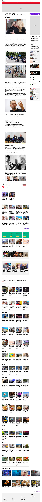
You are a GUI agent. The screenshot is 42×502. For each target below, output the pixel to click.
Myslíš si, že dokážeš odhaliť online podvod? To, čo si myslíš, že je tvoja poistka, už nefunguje (5, 424)
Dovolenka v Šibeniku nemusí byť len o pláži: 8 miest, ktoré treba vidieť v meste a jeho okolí (5, 333)
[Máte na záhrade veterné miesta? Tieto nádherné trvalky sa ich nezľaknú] (12, 459)
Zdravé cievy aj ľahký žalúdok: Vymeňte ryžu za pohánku (26, 411)
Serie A (9, 374)
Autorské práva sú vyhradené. (32, 496)
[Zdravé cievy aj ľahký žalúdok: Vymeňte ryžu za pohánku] (26, 407)
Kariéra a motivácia (6, 391)
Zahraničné (4, 299)
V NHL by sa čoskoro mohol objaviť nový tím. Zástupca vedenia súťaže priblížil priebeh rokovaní (26, 436)
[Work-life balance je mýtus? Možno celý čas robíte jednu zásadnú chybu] (26, 394)
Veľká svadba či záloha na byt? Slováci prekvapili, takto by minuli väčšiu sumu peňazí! (26, 359)
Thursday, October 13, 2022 (16, 122)
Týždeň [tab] (38, 36)
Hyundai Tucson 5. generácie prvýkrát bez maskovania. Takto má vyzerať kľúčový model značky (5, 385)
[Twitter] (32, 494)
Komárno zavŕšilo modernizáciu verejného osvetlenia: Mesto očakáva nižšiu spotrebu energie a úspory (26, 294)
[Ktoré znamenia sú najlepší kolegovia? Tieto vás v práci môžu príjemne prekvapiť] (19, 394)
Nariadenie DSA (5, 500)
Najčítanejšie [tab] (32, 36)
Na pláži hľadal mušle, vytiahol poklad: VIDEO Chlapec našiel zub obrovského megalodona (19, 333)
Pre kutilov (4, 455)
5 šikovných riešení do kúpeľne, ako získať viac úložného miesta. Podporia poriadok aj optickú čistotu (12, 450)
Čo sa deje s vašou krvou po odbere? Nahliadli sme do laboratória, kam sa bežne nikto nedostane (5, 245)
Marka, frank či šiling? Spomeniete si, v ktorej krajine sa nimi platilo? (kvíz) (12, 359)
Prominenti (4, 312)
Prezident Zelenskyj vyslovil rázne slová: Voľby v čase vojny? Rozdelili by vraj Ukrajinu (19, 307)
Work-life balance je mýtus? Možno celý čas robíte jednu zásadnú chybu (25, 398)
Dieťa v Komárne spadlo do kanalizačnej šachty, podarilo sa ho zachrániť (19, 293)
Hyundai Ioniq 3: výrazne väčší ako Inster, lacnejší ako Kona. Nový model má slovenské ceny (19, 385)
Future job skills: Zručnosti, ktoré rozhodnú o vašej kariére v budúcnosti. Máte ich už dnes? (5, 399)
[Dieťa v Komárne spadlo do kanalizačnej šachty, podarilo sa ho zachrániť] (19, 289)
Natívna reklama (13, 500)
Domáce (10, 13)
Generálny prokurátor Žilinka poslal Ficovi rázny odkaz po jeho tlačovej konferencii (15, 271)
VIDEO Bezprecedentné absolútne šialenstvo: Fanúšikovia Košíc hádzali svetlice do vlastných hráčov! (5, 372)
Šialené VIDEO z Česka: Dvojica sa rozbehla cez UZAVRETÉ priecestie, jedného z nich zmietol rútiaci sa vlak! (25, 307)
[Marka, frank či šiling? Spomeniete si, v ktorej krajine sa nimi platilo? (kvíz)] (12, 355)
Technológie (5, 416)
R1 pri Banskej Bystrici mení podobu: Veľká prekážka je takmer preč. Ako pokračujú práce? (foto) (19, 359)
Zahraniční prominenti (11, 321)
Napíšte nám (5, 499)
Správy (23, 425)
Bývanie (3, 442)
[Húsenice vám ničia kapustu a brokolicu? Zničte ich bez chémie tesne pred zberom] (5, 459)
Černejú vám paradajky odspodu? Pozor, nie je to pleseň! (26, 462)
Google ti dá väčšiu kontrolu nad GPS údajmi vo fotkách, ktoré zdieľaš (12, 423)
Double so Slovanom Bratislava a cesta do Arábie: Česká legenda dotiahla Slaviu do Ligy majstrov (18, 372)
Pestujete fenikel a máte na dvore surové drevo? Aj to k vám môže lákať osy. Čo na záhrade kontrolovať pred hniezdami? (26, 450)
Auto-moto (4, 377)
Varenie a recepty (6, 404)
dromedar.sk (3, 335)
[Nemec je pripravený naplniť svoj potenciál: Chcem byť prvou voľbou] (26, 368)
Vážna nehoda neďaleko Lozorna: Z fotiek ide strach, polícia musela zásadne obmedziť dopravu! (5, 294)
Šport (3, 364)
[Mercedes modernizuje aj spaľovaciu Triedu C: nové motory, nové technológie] (12, 381)
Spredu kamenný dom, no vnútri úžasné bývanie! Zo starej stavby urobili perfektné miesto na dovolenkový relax (19, 450)
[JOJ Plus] (30, 84)
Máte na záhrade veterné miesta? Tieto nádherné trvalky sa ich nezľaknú (12, 462)
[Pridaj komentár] (3, 180)
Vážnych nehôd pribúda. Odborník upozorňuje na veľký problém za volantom (12, 436)
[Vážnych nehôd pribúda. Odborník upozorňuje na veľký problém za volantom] (12, 433)
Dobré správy (5, 339)
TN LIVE (3, 429)
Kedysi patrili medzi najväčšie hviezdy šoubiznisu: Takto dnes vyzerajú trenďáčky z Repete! (18, 320)
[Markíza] (30, 77)
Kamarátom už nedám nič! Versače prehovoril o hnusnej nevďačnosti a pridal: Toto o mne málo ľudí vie (5, 320)
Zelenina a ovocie (3, 464)
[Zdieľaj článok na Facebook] (3, 182)
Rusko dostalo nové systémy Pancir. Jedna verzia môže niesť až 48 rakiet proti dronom (26, 423)
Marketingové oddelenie (23, 499)
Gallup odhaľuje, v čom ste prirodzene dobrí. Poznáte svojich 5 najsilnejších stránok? (11, 398)
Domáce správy (5, 286)
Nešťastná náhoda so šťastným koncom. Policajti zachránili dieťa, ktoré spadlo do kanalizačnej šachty (5, 437)
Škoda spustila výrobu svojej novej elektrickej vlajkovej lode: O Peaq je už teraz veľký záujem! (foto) (5, 359)
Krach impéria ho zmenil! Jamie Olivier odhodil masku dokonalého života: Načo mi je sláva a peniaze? (26, 320)
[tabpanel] (35, 43)
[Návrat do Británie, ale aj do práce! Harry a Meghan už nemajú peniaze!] (12, 316)
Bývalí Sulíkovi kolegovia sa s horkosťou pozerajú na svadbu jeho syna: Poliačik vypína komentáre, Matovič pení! (36, 99)
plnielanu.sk (17, 348)
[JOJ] (30, 79)
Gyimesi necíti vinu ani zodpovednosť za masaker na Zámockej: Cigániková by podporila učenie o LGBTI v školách (5, 198)
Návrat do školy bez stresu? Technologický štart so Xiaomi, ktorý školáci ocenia (25, 245)
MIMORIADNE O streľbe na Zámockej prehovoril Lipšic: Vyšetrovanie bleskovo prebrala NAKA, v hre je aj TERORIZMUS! (12, 198)
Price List (13, 499)
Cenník (13, 498)
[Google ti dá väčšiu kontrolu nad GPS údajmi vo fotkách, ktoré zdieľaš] (12, 419)
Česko (16, 374)
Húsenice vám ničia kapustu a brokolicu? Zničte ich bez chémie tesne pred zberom (4, 462)
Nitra (23, 296)
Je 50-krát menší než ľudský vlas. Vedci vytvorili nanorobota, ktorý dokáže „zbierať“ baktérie (18, 424)
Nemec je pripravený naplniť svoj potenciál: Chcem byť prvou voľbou (26, 371)
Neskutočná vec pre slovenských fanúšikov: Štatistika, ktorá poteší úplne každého (18, 245)
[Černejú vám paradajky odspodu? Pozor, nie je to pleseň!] (26, 459)
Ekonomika (4, 351)
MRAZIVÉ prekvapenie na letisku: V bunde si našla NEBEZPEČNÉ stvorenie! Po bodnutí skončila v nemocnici (26, 334)
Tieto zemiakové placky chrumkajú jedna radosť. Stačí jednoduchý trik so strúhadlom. (5, 411)
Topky (9, 13)
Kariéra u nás (5, 498)
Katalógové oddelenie (23, 498)
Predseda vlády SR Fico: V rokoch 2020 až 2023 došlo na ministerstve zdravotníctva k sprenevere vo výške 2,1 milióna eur (24, 271)
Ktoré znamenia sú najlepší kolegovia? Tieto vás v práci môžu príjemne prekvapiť (19, 398)
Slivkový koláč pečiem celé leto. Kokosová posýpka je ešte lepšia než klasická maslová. (11, 411)
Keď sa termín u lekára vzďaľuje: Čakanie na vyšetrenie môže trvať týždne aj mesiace (12, 245)
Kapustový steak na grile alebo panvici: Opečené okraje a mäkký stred (19, 411)
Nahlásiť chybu (6, 187)
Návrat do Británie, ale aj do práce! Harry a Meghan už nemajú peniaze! (12, 320)
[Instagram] (31, 494)
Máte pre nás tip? (22, 500)
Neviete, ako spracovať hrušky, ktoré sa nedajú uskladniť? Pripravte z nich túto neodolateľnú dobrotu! (18, 463)
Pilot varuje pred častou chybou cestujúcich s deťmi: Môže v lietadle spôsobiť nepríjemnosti (12, 333)
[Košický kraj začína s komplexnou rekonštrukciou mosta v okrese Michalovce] (26, 381)
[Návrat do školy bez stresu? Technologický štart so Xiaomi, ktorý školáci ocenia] (12, 342)
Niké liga (3, 374)
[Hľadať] (39, 3)
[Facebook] (30, 494)
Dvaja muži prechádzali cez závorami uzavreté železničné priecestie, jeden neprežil (7, 271)
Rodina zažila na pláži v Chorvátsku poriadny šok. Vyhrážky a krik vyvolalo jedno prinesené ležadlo (19, 436)
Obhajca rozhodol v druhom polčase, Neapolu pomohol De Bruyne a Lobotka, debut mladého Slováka (12, 372)
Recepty (16, 465)
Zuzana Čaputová (10, 122)
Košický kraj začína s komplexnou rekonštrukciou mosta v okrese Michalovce (25, 385)
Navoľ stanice (31, 86)
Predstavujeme (3, 387)
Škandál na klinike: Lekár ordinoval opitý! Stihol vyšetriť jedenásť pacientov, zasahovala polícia (12, 307)
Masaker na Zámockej (13, 13)
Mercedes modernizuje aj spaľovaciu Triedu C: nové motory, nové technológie (12, 385)
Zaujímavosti (5, 326)
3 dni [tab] (36, 36)
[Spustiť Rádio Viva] (35, 13)
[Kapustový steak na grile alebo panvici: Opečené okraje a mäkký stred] (19, 407)
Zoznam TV (5, 261)
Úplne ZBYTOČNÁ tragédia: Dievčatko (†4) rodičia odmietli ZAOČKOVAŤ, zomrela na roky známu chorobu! (14, 280)
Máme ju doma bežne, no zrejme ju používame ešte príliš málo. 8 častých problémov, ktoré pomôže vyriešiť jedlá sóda (5, 450)
